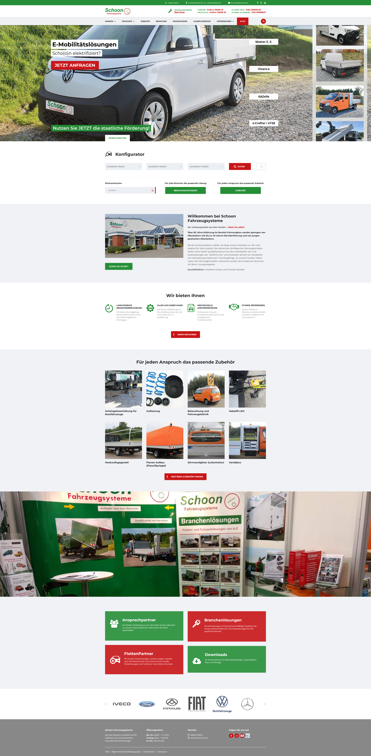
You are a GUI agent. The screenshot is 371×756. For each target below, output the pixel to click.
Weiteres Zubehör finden (187, 476)
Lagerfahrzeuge (202, 21)
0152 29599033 (253, 9)
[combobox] (123, 166)
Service (179, 12)
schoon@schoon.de (199, 738)
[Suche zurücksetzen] (261, 166)
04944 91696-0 (173, 3)
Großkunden (180, 21)
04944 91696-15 (215, 9)
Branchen (161, 21)
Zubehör (145, 21)
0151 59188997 (259, 12)
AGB (107, 751)
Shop (242, 21)
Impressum (162, 751)
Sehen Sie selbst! (118, 266)
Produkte (127, 21)
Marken (109, 21)
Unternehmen (224, 21)
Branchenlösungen (185, 190)
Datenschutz (148, 751)
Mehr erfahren (187, 334)
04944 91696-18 (218, 12)
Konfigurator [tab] (117, 138)
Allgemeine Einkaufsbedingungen (126, 751)
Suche (241, 166)
